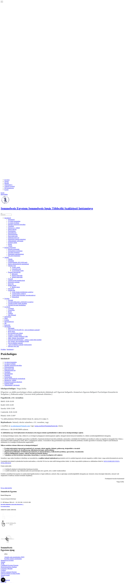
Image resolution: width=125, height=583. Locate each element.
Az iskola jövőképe (13, 223)
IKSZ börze (11, 331)
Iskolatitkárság (12, 233)
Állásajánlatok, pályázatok (15, 241)
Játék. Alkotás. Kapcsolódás (16, 338)
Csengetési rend (16, 269)
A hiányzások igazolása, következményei (23, 295)
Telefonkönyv (8, 185)
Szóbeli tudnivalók (17, 277)
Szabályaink (11, 290)
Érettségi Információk (14, 272)
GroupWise (11, 310)
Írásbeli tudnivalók (17, 275)
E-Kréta (6, 320)
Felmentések (15, 297)
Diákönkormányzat (13, 237)
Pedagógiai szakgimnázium (16, 254)
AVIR (2, 563)
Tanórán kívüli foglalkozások (16, 280)
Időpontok (15, 274)
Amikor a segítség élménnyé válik (18, 336)
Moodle (6, 183)
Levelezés (7, 307)
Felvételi (6, 298)
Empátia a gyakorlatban (15, 335)
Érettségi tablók (12, 242)
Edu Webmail (12, 315)
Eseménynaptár (5, 575)
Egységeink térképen (5, 506)
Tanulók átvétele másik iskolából (17, 303)
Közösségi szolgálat (13, 282)
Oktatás (6, 257)
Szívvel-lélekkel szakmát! (15, 343)
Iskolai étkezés (12, 229)
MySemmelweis (9, 188)
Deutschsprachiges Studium (9, 567)
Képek (10, 244)
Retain (10, 312)
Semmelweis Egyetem (7, 560)
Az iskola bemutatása (14, 221)
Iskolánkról (7, 218)
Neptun (6, 181)
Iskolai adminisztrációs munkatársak (18, 264)
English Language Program (9, 572)
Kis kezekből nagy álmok (15, 333)
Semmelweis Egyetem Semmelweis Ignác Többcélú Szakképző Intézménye (47, 208)
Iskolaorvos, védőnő (14, 228)
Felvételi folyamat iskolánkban (17, 305)
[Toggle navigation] (1, 213)
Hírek (6, 318)
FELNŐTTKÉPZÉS (14, 256)
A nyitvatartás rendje (18, 270)
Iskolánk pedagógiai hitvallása (16, 224)
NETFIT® (11, 288)
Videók (10, 246)
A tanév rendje (16, 267)
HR (5, 323)
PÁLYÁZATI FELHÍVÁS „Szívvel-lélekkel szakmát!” (24, 330)
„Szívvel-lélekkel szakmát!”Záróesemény (20, 344)
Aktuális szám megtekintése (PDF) (14, 557)
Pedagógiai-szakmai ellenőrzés (17, 239)
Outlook (10, 313)
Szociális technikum (14, 252)
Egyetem (7, 180)
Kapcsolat (7, 325)
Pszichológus (12, 231)
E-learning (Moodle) (7, 568)
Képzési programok (10, 247)
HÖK (2, 577)
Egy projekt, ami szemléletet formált (18, 341)
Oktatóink (11, 261)
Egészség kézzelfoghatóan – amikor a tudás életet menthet (24, 340)
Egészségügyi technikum (15, 251)
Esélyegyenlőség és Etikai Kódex (10, 573)
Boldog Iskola (12, 285)
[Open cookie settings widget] (3, 580)
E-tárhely (3, 570)
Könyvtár (11, 284)
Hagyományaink (13, 236)
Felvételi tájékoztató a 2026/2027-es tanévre (20, 302)
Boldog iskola (16, 287)
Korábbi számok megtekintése (13, 559)
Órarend (10, 279)
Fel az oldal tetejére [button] (6, 488)
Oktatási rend (12, 265)
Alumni (3, 562)
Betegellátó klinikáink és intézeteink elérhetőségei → (12, 504)
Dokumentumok (12, 234)
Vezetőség (11, 226)
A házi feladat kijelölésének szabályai (22, 292)
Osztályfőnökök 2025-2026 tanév (17, 262)
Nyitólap (3, 349)
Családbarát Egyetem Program (9, 565)
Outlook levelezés (9, 186)
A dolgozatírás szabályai (19, 293)
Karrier (6, 189)
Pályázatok (7, 326)
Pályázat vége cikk (13, 346)
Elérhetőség (7, 316)
